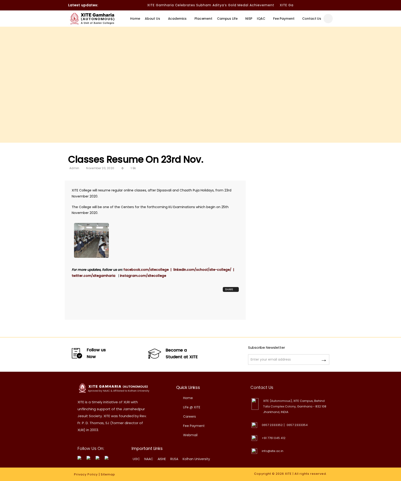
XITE (288, 473)
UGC (136, 459)
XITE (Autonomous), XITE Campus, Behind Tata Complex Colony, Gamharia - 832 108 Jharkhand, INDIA (294, 406)
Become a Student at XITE (182, 353)
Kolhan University (196, 459)
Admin (74, 168)
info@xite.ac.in (272, 451)
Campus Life (227, 18)
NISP (248, 18)
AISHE (162, 459)
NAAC (148, 459)
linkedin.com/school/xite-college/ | (205, 269)
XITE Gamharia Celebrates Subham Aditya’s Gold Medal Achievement (203, 5)
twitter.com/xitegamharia (95, 275)
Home (135, 18)
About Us (152, 18)
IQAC (261, 18)
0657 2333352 (272, 425)
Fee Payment (283, 18)
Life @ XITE (191, 407)
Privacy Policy (86, 474)
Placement (203, 18)
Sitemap (108, 474)
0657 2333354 (297, 425)
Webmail (190, 435)
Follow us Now (96, 353)
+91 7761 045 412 (273, 438)
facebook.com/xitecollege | (148, 269)
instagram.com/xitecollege (143, 275)
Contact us (311, 18)
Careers (189, 416)
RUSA (174, 459)
